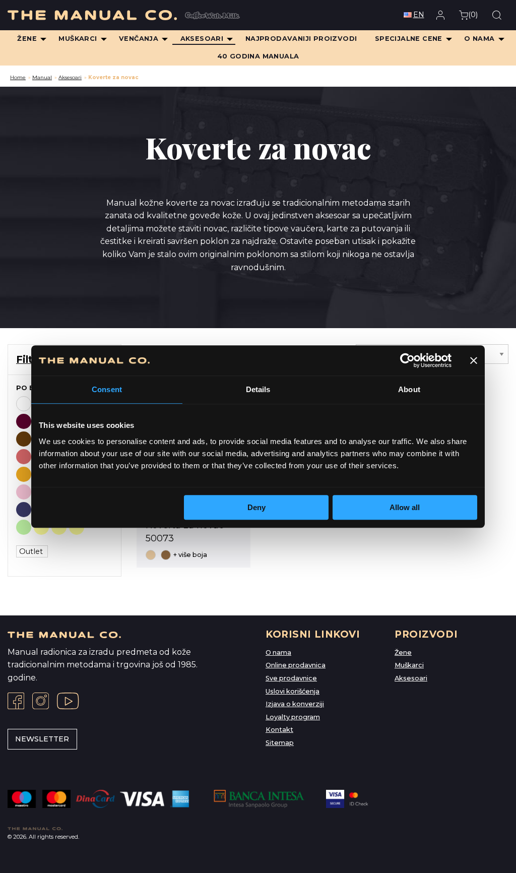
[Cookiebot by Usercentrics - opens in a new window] (407, 360)
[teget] (23, 509)
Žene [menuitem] (27, 38)
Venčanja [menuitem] (138, 38)
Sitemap (280, 742)
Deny (256, 507)
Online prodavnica (296, 665)
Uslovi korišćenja (292, 691)
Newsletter (42, 738)
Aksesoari (70, 77)
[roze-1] (23, 492)
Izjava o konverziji (295, 704)
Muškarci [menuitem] (77, 38)
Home (18, 77)
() (473, 14)
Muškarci (409, 665)
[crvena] (23, 456)
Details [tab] (258, 389)
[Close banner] (473, 360)
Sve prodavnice (291, 678)
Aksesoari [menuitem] (202, 38)
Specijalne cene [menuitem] (408, 38)
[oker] (23, 474)
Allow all (405, 507)
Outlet (32, 551)
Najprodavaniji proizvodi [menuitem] (301, 38)
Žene (403, 652)
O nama (278, 652)
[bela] (23, 403)
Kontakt (279, 729)
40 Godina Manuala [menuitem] (258, 56)
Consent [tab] (107, 389)
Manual (42, 77)
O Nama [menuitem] (479, 38)
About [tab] (409, 389)
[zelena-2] (23, 527)
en (418, 14)
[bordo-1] (23, 421)
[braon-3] (23, 439)
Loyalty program (293, 717)
